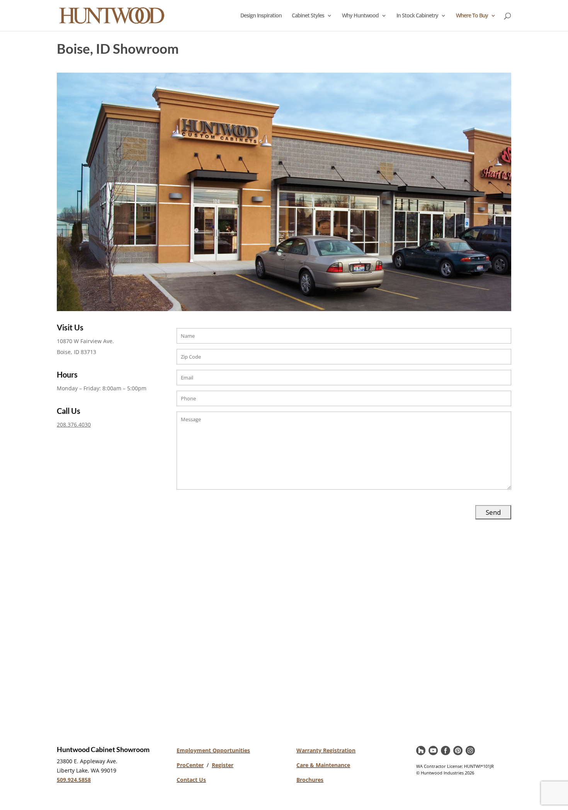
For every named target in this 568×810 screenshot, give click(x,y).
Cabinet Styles (308, 16)
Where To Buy (472, 16)
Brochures (309, 779)
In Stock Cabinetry (417, 16)
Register (222, 765)
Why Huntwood (360, 16)
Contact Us (191, 779)
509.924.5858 (74, 779)
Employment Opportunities (213, 750)
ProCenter (190, 765)
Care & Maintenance (323, 765)
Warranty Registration (325, 750)
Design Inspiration (261, 16)
